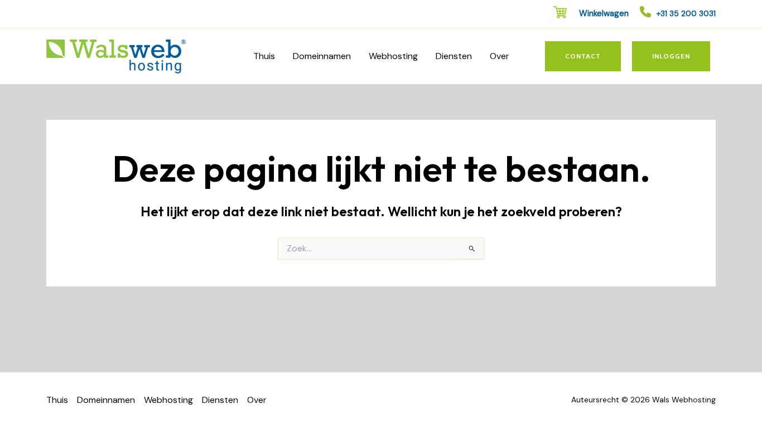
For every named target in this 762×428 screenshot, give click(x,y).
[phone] (645, 11)
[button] (583, 56)
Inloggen (671, 56)
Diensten (454, 56)
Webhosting (393, 56)
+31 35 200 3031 (686, 13)
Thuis (264, 56)
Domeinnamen (322, 56)
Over (499, 56)
